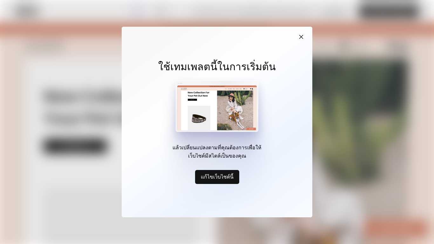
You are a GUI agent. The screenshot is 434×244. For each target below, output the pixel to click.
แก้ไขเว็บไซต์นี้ (217, 176)
